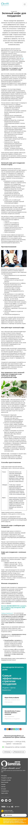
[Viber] (12, 729)
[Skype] (16, 729)
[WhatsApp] (14, 729)
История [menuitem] (3, 788)
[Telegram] (18, 729)
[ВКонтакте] (5, 729)
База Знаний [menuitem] (4, 782)
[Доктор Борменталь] (5, 4)
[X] (10, 729)
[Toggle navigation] (24, 4)
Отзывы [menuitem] (3, 784)
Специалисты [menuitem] (5, 791)
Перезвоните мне (19, 751)
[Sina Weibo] (20, 729)
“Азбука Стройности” (7, 613)
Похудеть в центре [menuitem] (6, 777)
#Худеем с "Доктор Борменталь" (8, 689)
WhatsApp (7, 751)
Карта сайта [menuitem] (4, 793)
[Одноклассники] (7, 729)
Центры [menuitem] (3, 786)
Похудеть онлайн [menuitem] (6, 780)
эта (23, 58)
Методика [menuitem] (4, 775)
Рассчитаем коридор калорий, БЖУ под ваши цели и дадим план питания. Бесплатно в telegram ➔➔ (15, 821)
